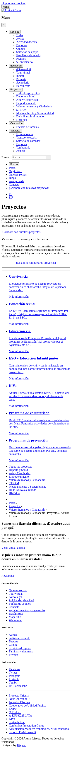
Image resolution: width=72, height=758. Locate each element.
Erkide (13, 708)
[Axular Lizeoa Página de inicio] (11, 10)
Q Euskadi (15, 712)
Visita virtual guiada (13, 547)
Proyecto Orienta (19, 695)
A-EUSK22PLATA (20, 715)
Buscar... (6, 157)
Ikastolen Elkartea (19, 702)
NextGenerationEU (20, 698)
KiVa (12, 718)
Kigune (21, 745)
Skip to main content (13, 3)
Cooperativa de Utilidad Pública (27, 705)
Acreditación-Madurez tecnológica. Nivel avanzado (39, 728)
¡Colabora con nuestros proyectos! (21, 232)
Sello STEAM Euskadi (22, 732)
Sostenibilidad (17, 722)
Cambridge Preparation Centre (26, 725)
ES (10, 194)
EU (11, 197)
